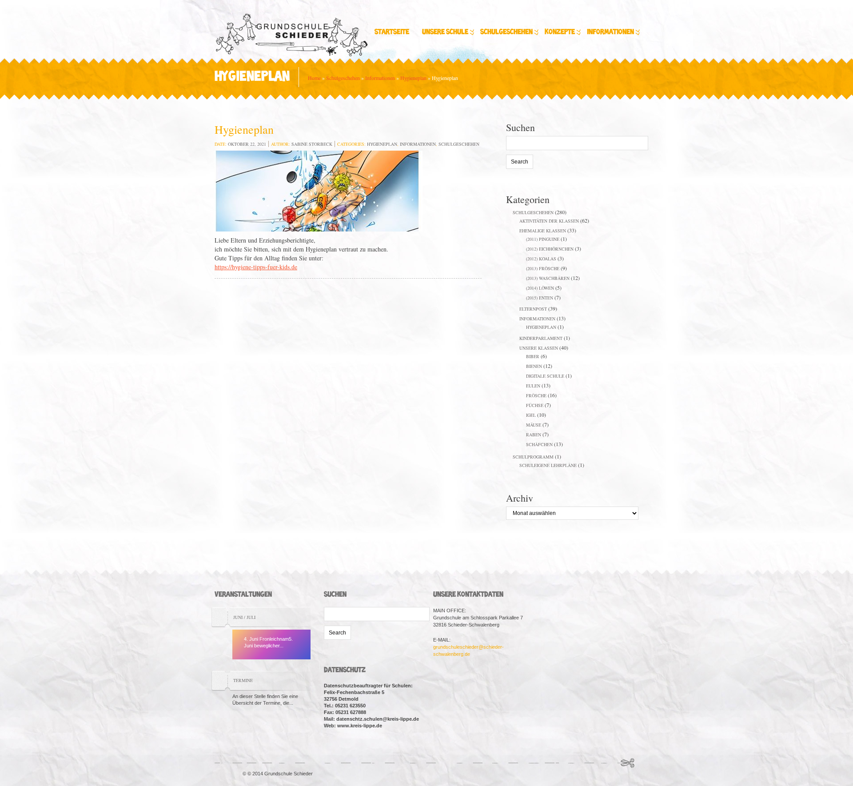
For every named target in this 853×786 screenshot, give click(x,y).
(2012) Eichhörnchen (550, 249)
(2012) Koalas (541, 258)
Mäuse (533, 425)
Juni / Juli (244, 617)
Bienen (534, 366)
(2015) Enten (539, 298)
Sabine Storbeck (311, 144)
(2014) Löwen (540, 288)
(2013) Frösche (542, 268)
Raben (533, 434)
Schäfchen (539, 444)
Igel (531, 415)
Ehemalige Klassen (542, 230)
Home (314, 77)
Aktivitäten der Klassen (549, 221)
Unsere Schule (445, 32)
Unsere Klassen (538, 348)
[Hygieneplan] (319, 192)
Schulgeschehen (506, 32)
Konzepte (560, 32)
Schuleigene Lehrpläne (548, 465)
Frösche (536, 395)
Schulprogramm (533, 457)
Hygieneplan (413, 77)
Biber (532, 356)
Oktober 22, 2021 (247, 144)
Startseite (392, 32)
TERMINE (243, 680)
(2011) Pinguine (542, 239)
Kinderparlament (540, 338)
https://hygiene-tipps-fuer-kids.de (256, 267)
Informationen (610, 32)
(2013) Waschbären (548, 278)
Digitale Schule (545, 376)
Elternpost (533, 309)
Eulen (533, 386)
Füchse (534, 405)
